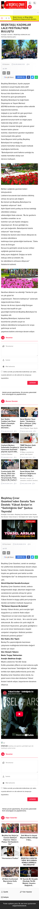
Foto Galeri (10, 514)
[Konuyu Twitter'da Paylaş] (32, 77)
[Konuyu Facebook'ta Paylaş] (28, 77)
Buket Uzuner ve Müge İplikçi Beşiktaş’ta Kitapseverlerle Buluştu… (25, 18)
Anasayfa (3, 34)
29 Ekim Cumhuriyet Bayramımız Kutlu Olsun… (10, 881)
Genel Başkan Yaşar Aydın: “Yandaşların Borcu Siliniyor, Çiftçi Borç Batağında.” (28, 422)
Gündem (10, 34)
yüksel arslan (11, 748)
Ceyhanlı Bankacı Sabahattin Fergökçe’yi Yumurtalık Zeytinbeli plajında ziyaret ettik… (10, 448)
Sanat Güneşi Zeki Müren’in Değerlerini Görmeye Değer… (28, 473)
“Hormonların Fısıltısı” (10, 858)
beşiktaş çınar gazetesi (15, 746)
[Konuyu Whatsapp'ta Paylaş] (36, 77)
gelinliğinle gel (26, 746)
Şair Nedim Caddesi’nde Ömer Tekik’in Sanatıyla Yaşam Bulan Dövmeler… (8, 423)
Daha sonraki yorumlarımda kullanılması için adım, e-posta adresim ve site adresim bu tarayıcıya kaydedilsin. (18, 375)
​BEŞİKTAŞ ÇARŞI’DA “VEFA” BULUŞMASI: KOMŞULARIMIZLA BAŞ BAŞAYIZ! (29, 861)
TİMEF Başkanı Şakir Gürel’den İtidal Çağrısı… (28, 447)
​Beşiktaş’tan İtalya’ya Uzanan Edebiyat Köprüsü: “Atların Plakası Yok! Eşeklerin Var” (10, 839)
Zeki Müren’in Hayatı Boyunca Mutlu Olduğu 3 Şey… (29, 837)
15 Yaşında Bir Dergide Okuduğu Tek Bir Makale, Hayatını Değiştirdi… (29, 882)
